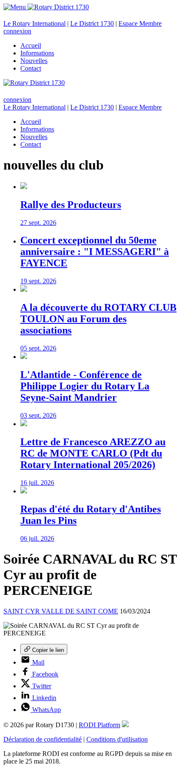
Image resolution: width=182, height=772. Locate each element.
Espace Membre (140, 23)
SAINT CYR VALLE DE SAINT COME (60, 611)
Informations (37, 53)
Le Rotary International (34, 23)
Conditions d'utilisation (117, 739)
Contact (30, 68)
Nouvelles (33, 60)
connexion (17, 31)
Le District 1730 (92, 23)
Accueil (30, 45)
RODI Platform (99, 724)
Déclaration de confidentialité (42, 739)
